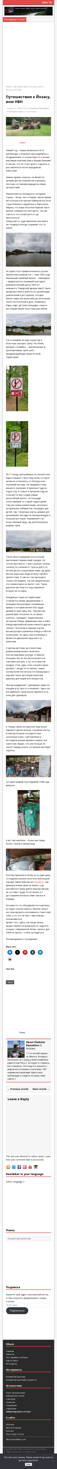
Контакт (10, 1431)
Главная (10, 1351)
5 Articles (34, 1047)
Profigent (8, 1452)
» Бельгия (10, 1402)
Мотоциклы (11, 1363)
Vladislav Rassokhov (39, 108)
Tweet (22, 142)
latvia (10, 982)
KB (38, 157)
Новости (10, 1354)
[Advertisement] (28, 55)
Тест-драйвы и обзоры (17, 1357)
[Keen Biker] (28, 11)
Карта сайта (12, 1360)
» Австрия (10, 1399)
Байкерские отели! (15, 1395)
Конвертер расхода (15, 1376)
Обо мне (10, 1424)
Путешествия (16, 111)
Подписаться (17, 1310)
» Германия (11, 1405)
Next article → (41, 1088)
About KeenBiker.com (16, 1439)
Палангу (38, 881)
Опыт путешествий (15, 1392)
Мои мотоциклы (13, 1427)
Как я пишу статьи (15, 1434)
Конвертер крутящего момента (21, 1379)
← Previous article (18, 1088)
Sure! (28, 1464)
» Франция (11, 1408)
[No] (53, 1461)
